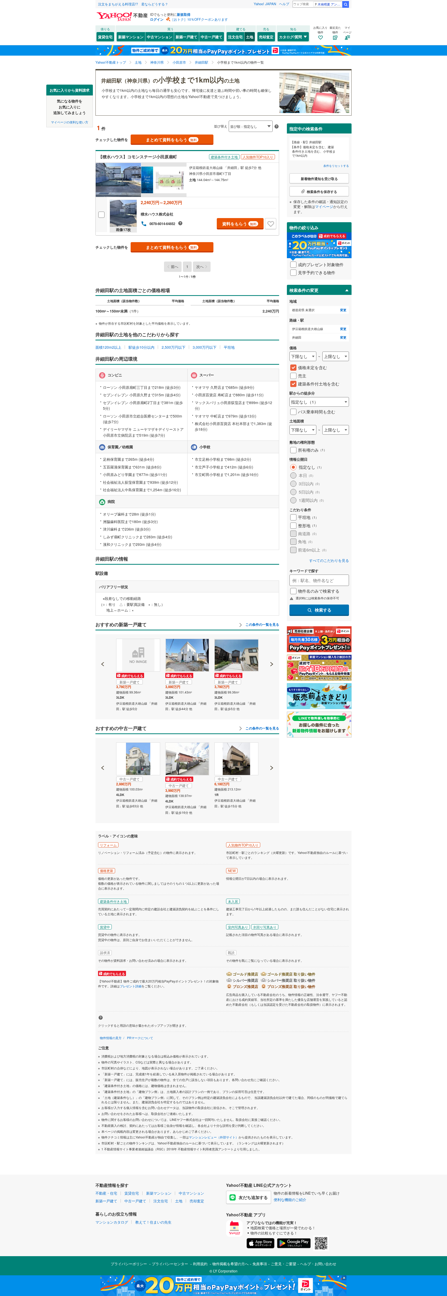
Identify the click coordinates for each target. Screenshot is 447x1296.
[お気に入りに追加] (270, 223)
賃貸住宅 (105, 36)
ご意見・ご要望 (283, 1263)
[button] (102, 646)
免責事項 (259, 1263)
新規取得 (183, 14)
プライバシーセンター (170, 1263)
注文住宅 (235, 36)
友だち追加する (253, 1197)
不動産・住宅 (106, 1193)
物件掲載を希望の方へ (230, 1263)
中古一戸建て (211, 36)
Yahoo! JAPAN (265, 3)
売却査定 (266, 36)
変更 (343, 310)
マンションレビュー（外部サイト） (214, 1137)
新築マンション (131, 36)
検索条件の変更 (303, 290)
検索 (345, 4)
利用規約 (200, 1263)
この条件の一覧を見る (261, 624)
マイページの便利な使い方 (69, 122)
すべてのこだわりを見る (329, 560)
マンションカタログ (111, 1222)
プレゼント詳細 (130, 986)
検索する (323, 610)
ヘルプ (284, 3)
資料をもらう (239, 224)
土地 (249, 36)
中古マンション (159, 36)
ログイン (156, 19)
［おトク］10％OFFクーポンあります (199, 19)
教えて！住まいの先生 (153, 1222)
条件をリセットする (336, 165)
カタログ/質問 (290, 36)
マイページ (324, 206)
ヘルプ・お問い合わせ (318, 1263)
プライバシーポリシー (129, 1263)
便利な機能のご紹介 (290, 1199)
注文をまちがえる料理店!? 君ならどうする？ (133, 4)
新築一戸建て (186, 36)
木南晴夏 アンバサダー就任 (330, 4)
